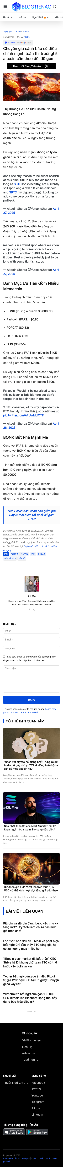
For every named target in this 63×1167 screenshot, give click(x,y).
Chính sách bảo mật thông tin (16, 1158)
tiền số (21, 558)
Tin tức (17, 31)
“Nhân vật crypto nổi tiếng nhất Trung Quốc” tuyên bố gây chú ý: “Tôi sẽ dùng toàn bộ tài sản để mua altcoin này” (31, 765)
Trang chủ (7, 31)
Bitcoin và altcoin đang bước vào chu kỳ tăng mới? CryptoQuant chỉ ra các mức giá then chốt (30, 927)
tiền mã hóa (10, 558)
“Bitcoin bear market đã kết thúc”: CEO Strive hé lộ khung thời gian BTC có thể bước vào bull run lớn (30, 962)
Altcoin (26, 31)
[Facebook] (16, 564)
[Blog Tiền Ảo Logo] (31, 6)
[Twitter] (24, 564)
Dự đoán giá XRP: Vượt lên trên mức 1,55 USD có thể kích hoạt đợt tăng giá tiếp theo (31, 888)
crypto (24, 554)
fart (33, 554)
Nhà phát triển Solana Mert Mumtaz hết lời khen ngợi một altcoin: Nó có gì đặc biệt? (30, 827)
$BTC (17, 184)
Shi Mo (27, 37)
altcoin (15, 554)
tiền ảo (41, 554)
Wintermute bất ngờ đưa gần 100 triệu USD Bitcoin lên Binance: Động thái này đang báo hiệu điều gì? (30, 997)
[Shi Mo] (31, 584)
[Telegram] (31, 564)
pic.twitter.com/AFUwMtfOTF (23, 415)
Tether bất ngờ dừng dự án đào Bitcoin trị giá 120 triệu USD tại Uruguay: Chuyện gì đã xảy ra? (31, 980)
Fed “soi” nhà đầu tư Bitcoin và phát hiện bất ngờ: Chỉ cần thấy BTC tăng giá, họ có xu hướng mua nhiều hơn (31, 944)
